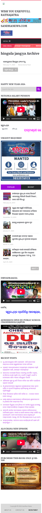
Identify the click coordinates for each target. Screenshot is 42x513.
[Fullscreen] (38, 119)
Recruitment (33, 510)
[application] (21, 109)
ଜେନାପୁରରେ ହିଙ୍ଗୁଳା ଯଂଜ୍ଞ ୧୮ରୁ (14, 61)
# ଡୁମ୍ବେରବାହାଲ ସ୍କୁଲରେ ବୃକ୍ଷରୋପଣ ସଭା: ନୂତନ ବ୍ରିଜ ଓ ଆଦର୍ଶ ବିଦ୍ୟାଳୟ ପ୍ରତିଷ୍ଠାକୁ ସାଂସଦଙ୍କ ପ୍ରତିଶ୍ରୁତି (20, 388)
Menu (5, 41)
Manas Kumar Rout (24, 65)
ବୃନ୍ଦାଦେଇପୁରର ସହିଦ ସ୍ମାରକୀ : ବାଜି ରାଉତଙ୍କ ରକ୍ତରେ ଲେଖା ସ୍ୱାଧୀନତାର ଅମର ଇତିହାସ (19, 363)
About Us (7, 510)
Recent (31, 187)
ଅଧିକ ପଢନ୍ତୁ (9, 69)
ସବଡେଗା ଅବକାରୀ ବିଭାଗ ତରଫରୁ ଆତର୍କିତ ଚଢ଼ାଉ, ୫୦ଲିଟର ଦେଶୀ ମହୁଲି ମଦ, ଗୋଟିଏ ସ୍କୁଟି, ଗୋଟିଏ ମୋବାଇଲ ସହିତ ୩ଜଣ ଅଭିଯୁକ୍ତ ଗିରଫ (20, 375)
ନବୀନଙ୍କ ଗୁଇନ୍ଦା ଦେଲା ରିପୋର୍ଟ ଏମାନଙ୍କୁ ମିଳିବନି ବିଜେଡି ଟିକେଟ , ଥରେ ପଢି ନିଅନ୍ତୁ (24, 196)
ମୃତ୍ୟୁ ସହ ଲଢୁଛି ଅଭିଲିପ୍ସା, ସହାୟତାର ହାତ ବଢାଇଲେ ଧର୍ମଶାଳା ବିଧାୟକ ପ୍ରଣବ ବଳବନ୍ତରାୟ (24, 211)
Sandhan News (27, 506)
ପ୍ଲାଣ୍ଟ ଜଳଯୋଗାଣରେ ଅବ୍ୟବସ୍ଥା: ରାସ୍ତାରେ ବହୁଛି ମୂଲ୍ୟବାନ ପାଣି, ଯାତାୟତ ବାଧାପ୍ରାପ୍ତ (20, 368)
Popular (11, 187)
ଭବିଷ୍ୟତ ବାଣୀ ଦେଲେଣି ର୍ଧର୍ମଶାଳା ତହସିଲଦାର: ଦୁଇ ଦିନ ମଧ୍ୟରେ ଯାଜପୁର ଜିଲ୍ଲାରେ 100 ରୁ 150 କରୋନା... (19, 254)
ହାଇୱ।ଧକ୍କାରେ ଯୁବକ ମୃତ (22, 222)
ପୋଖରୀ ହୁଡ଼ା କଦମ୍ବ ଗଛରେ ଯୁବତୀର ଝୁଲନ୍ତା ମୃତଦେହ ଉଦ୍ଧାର (24, 237)
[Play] (4, 119)
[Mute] (34, 119)
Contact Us (20, 510)
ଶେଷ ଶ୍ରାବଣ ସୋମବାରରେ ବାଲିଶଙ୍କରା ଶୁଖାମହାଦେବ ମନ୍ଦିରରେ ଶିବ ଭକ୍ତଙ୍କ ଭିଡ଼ (21, 400)
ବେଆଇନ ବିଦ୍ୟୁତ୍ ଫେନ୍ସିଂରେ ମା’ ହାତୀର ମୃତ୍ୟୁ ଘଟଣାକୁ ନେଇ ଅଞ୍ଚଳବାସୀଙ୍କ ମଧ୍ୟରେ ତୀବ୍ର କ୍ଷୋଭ (21, 405)
